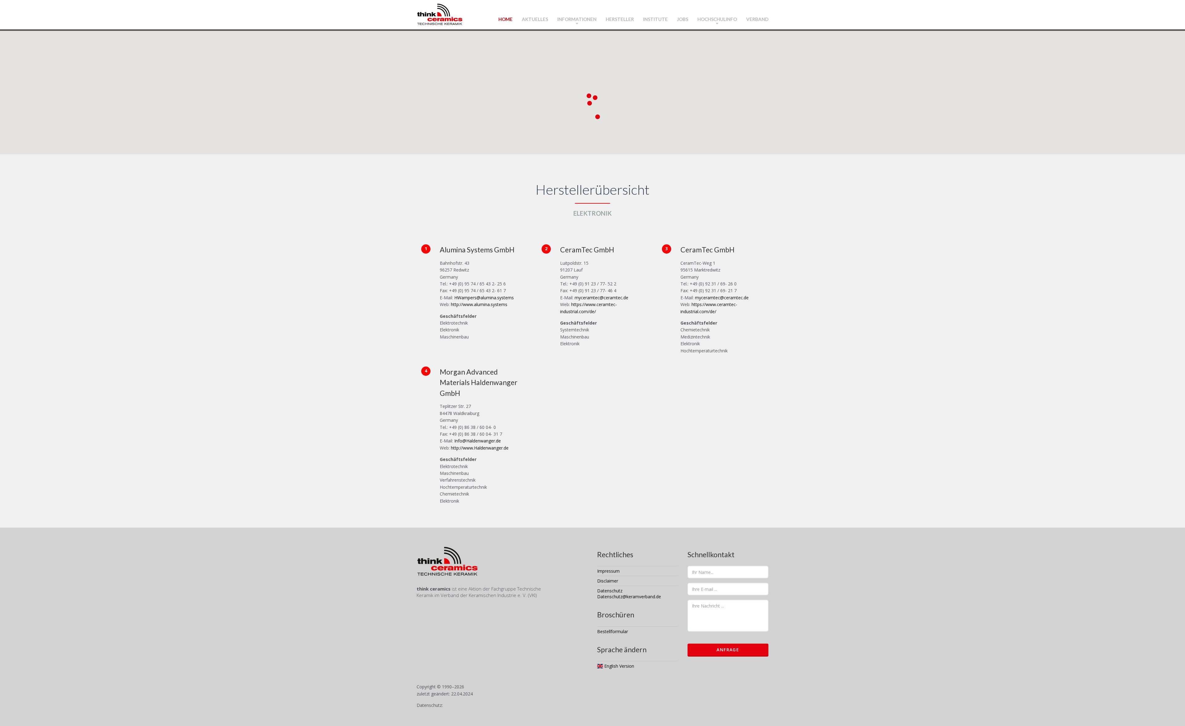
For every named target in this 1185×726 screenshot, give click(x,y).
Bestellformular (612, 631)
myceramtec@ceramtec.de (600, 298)
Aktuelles (535, 19)
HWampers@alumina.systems (483, 298)
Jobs (682, 19)
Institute (655, 19)
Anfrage (728, 650)
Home (505, 19)
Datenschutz (609, 591)
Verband (757, 19)
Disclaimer (607, 581)
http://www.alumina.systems (479, 304)
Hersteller (620, 19)
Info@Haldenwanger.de (477, 441)
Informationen (577, 19)
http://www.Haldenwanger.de (480, 448)
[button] (589, 95)
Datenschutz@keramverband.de (629, 596)
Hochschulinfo (717, 19)
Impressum (608, 571)
